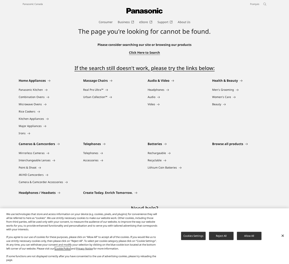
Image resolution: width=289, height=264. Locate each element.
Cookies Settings (193, 236)
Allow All (249, 236)
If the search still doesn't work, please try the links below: (145, 68)
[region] (144, 236)
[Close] (282, 235)
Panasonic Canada (33, 4)
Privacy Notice (84, 248)
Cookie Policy (62, 248)
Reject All (221, 236)
